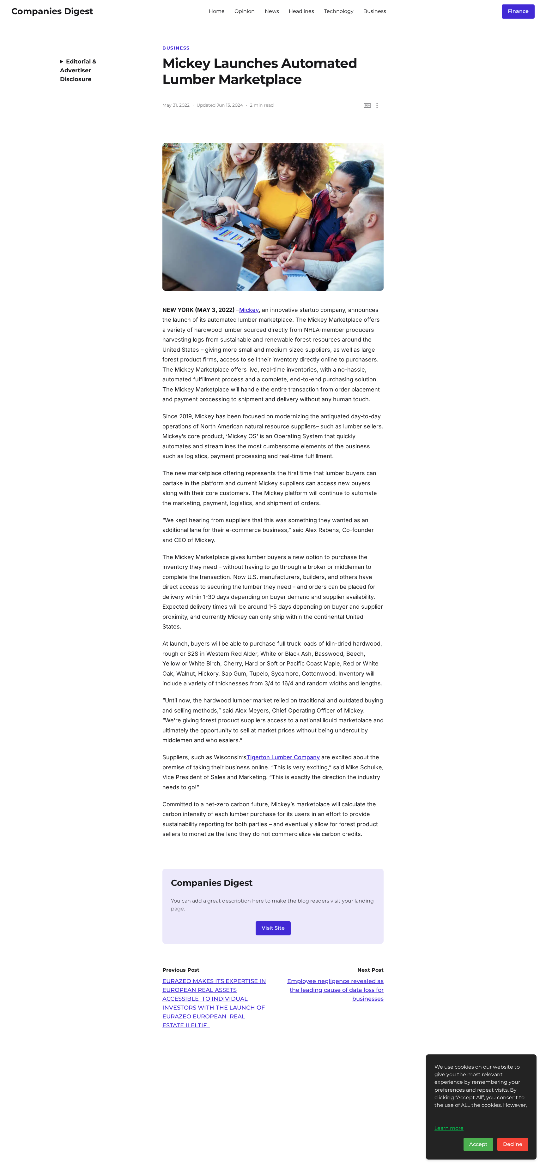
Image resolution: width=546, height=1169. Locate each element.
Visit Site (273, 928)
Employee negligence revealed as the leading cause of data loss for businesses (335, 990)
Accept (478, 1144)
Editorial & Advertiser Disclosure (78, 70)
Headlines (301, 11)
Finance (518, 11)
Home (217, 11)
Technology (339, 11)
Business (374, 11)
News (272, 11)
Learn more (449, 1128)
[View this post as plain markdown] (367, 105)
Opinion (244, 11)
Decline (512, 1144)
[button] (377, 105)
